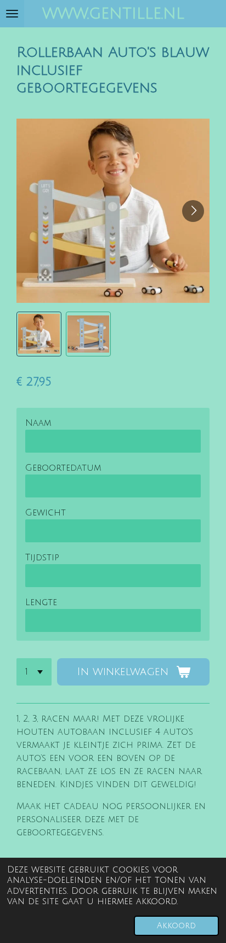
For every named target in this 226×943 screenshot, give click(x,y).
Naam (38, 423)
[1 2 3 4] (34, 672)
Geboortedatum (63, 468)
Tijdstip (42, 558)
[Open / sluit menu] (12, 13)
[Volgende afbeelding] (193, 211)
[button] (38, 334)
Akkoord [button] (176, 926)
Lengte (41, 602)
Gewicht (45, 513)
